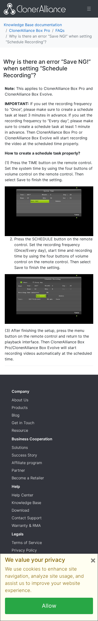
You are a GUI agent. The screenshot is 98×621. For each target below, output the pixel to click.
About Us (20, 400)
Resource (20, 430)
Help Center (22, 495)
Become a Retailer (28, 477)
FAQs (59, 30)
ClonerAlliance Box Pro (29, 30)
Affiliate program (27, 462)
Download (20, 510)
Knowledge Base (26, 502)
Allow (49, 605)
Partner (18, 470)
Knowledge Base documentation (33, 24)
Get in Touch (23, 422)
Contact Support (27, 517)
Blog (16, 415)
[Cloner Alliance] (35, 9)
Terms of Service (27, 542)
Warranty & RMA (26, 525)
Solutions (20, 447)
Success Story (24, 455)
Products (20, 407)
